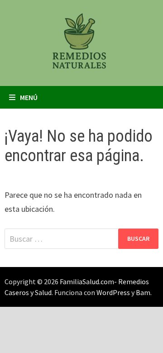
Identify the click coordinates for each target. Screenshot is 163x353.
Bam (143, 292)
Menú (29, 97)
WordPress (113, 292)
